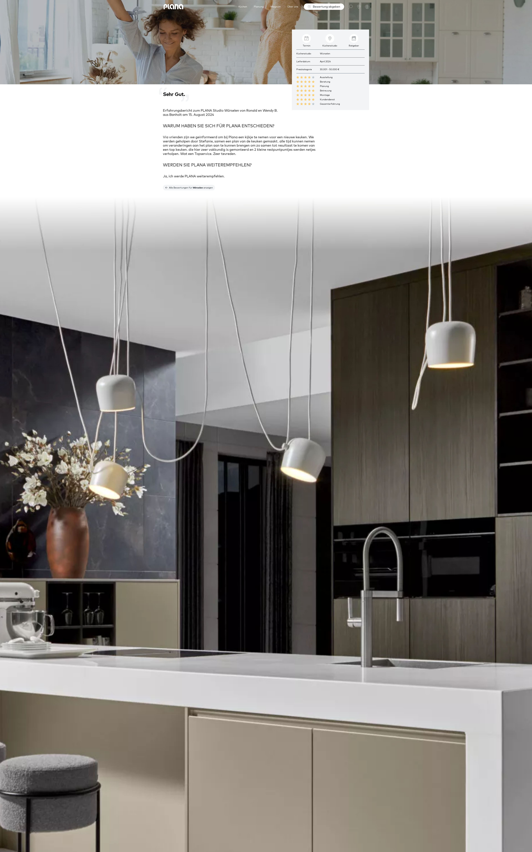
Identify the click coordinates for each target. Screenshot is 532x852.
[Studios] (359, 6)
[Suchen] (350, 6)
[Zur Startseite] (173, 6)
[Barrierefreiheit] (367, 7)
